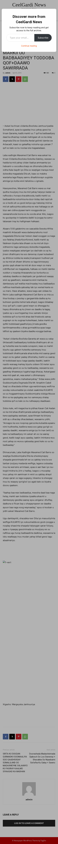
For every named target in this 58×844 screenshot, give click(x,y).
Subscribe (43, 37)
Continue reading (29, 46)
